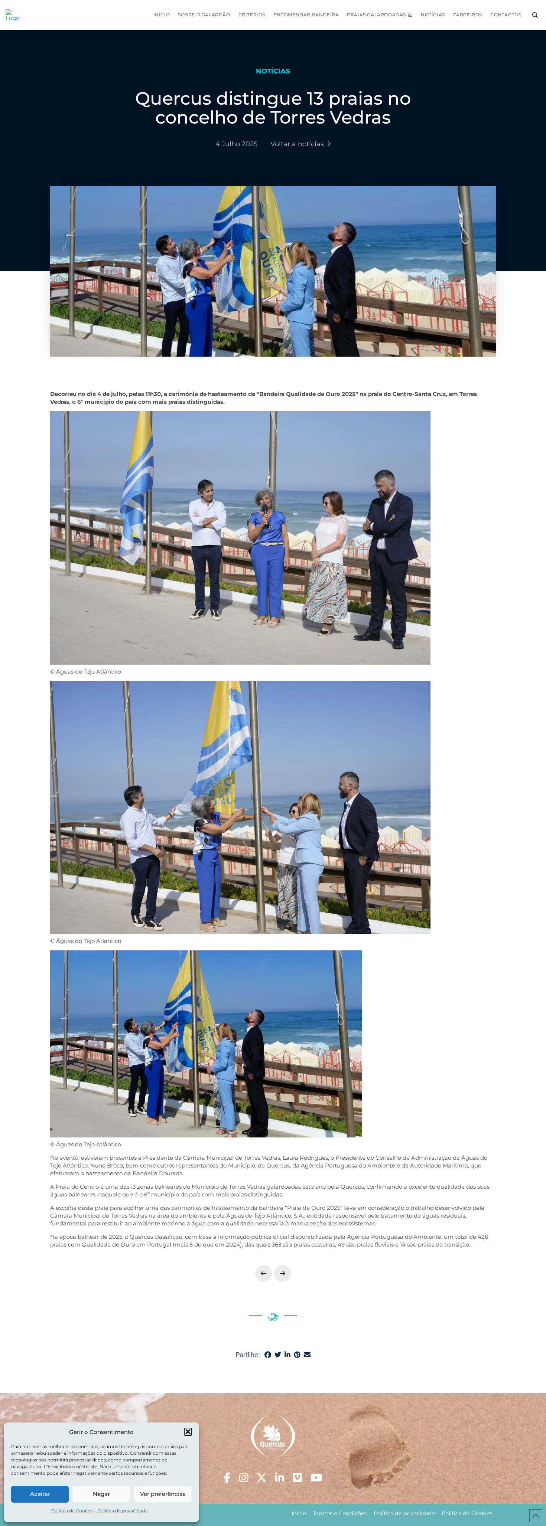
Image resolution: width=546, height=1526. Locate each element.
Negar (101, 1493)
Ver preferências (163, 1493)
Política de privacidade (122, 1510)
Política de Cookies (72, 1510)
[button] (188, 1431)
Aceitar (40, 1493)
